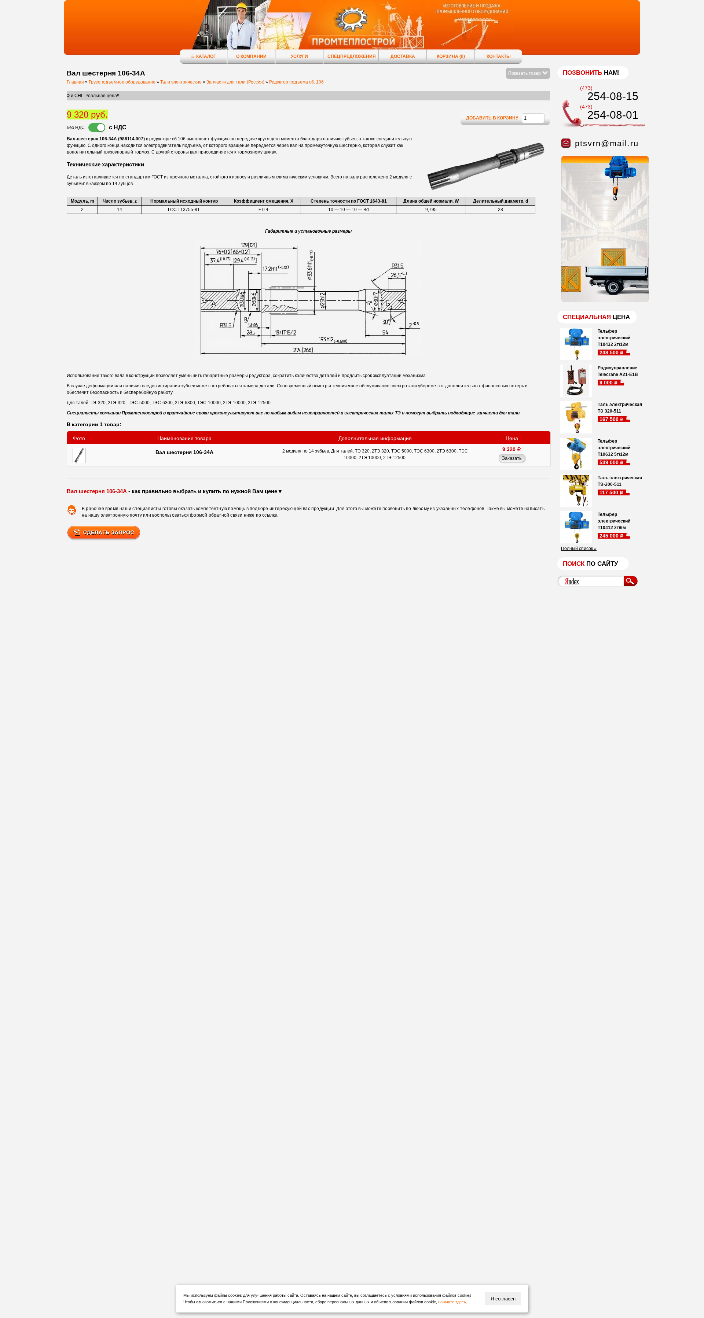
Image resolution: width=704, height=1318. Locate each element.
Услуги (299, 56)
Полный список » (579, 548)
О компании (251, 56)
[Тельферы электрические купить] (603, 300)
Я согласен (503, 1299)
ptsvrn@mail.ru (607, 143)
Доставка (402, 56)
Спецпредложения (351, 56)
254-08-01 (612, 115)
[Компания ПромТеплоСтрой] (352, 31)
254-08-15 (612, 96)
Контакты (499, 56)
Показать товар (525, 73)
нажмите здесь (452, 1302)
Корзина (451, 56)
